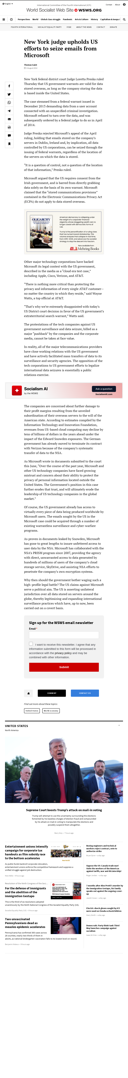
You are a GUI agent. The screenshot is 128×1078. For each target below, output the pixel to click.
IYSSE (69, 27)
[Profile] (124, 5)
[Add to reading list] (9, 144)
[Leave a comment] (9, 135)
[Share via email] (9, 119)
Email (32, 629)
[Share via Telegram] (9, 111)
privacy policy (63, 653)
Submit (64, 667)
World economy (51, 711)
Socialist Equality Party (50, 27)
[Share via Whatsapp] (9, 102)
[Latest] (11, 20)
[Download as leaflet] (9, 127)
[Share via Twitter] (9, 94)
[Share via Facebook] (9, 86)
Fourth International (22, 27)
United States (32, 711)
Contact (109, 4)
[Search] (124, 20)
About (117, 4)
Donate (113, 27)
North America (11, 730)
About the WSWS (84, 27)
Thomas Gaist (30, 64)
